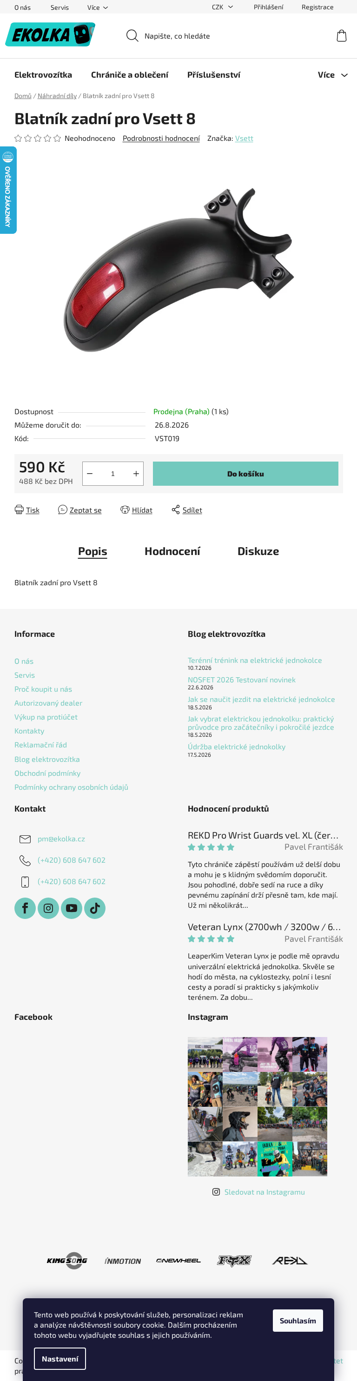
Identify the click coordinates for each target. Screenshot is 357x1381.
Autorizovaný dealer (48, 702)
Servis (60, 7)
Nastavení (60, 1358)
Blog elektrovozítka (47, 758)
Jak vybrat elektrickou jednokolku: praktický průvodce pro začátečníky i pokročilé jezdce (261, 722)
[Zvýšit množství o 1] (136, 473)
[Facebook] (25, 908)
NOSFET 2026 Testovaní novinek (242, 679)
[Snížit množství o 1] (90, 473)
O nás (22, 7)
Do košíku (245, 473)
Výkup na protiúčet (46, 716)
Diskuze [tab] (258, 550)
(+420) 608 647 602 (72, 859)
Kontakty (29, 730)
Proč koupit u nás (43, 688)
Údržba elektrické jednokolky (236, 746)
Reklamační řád (40, 744)
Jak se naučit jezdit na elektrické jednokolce (261, 699)
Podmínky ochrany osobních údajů (71, 786)
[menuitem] (43, 74)
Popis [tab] (92, 550)
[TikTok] (95, 908)
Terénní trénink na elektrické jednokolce (255, 660)
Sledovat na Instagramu (265, 1191)
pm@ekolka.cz (61, 838)
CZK (218, 7)
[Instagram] (48, 908)
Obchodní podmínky (47, 772)
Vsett (244, 137)
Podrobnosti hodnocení (161, 137)
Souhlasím (298, 1320)
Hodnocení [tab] (172, 550)
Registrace (318, 7)
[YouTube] (71, 908)
